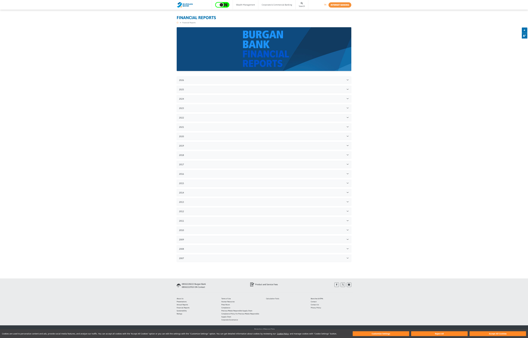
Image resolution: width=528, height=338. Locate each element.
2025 (181, 89)
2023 (181, 108)
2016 (181, 174)
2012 (181, 211)
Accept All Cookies (498, 333)
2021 (181, 127)
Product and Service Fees (266, 284)
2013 (181, 202)
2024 (181, 99)
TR (325, 5)
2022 (181, 117)
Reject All (439, 333)
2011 (181, 221)
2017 (181, 164)
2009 (181, 239)
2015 (181, 183)
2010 (181, 230)
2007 (181, 258)
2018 (181, 155)
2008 (181, 249)
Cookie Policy (283, 333)
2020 (181, 136)
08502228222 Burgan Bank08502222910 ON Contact (194, 285)
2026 (181, 80)
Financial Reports (189, 23)
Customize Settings (381, 333)
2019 (181, 145)
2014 (181, 192)
